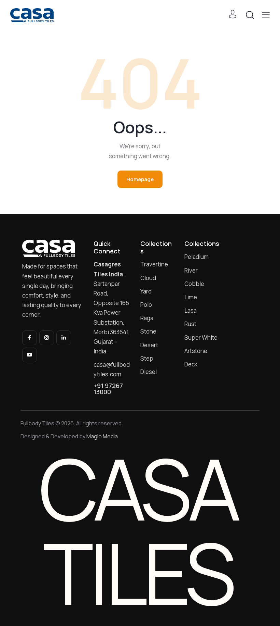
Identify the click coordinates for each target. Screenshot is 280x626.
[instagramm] (46, 337)
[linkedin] (63, 337)
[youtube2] (29, 355)
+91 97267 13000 (108, 389)
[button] (266, 15)
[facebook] (29, 337)
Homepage (140, 179)
